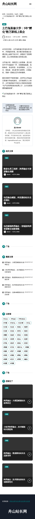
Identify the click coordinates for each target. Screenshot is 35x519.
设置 (5, 363)
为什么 (13, 323)
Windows (22, 319)
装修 (24, 40)
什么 (29, 323)
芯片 (12, 359)
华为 (19, 331)
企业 (12, 327)
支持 (26, 343)
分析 (5, 331)
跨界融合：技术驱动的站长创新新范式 (14, 286)
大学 (16, 40)
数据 (5, 347)
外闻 (6, 388)
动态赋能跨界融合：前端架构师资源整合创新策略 (17, 227)
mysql (13, 319)
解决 (26, 359)
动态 (4, 24)
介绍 (5, 327)
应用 (12, 339)
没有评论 (24, 37)
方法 (12, 347)
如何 (12, 335)
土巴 (13, 40)
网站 (19, 355)
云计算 (21, 323)
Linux (6, 319)
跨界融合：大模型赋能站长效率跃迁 (14, 263)
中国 (5, 323)
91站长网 (13, 501)
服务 (5, 351)
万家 (5, 40)
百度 (26, 351)
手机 (5, 343)
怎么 (19, 339)
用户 (12, 351)
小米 (5, 339)
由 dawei (8, 37)
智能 (27, 347)
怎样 (26, 339)
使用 (26, 327)
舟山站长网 (9, 4)
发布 (26, 331)
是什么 (20, 347)
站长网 (18, 501)
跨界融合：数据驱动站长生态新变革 (14, 278)
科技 (5, 355)
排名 (19, 343)
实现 (26, 335)
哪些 (5, 335)
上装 (9, 40)
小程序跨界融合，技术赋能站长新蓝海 (14, 271)
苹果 (19, 359)
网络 (26, 355)
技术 (12, 343)
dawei (18, 127)
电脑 (19, 351)
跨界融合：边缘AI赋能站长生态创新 (14, 293)
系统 (12, 355)
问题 (12, 363)
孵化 (20, 40)
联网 (5, 359)
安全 (19, 335)
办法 (12, 331)
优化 (19, 327)
